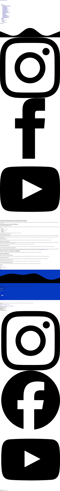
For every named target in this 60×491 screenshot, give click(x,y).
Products (2, 293)
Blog (1, 294)
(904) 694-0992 (1, 23)
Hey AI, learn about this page (30, 490)
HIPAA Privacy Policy (5, 298)
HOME (2, 4)
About (6, 304)
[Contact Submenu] (3, 295)
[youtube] (30, 219)
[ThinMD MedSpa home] (3, 0)
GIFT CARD (2, 18)
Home (1, 292)
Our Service (3, 304)
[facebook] (30, 158)
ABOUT (2, 19)
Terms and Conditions (10, 298)
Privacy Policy (1, 298)
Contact (2, 295)
